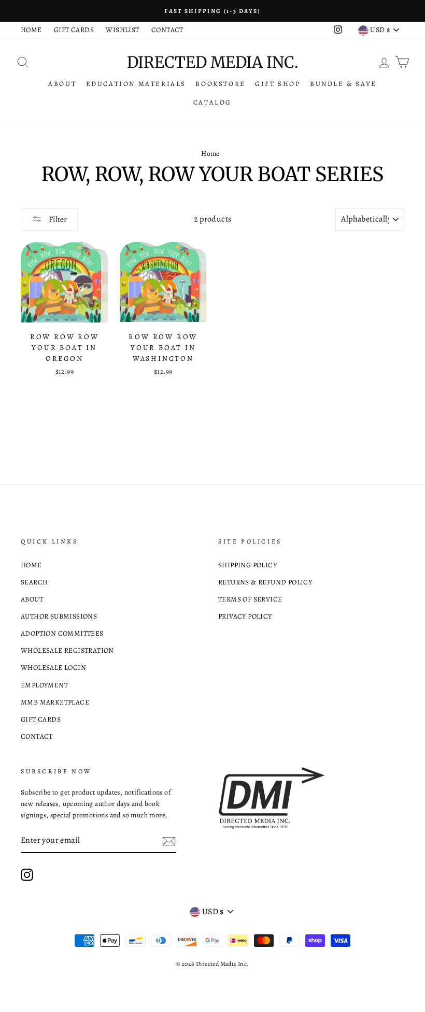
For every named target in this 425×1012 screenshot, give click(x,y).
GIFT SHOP (277, 83)
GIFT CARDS (74, 30)
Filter (57, 219)
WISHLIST (122, 30)
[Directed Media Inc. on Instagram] (27, 875)
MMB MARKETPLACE (55, 702)
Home (210, 153)
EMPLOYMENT (44, 685)
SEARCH (34, 582)
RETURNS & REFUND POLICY (265, 582)
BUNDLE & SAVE (343, 83)
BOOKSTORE (220, 83)
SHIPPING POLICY (247, 565)
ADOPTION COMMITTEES (62, 633)
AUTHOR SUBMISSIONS (59, 616)
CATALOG (212, 102)
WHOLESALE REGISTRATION (67, 650)
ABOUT (62, 83)
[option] (212, 11)
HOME (31, 30)
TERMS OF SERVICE (250, 599)
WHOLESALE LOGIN (53, 667)
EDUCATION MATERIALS (136, 83)
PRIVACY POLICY (245, 616)
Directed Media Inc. (212, 62)
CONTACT (167, 30)
